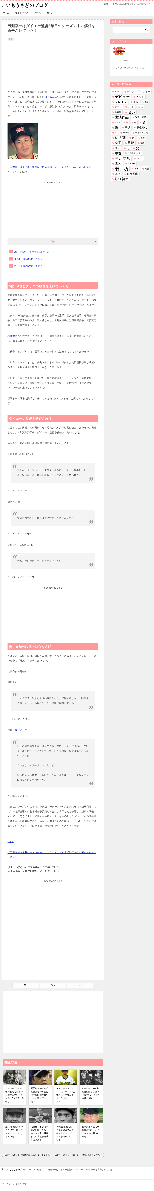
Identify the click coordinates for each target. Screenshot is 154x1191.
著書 (136, 168)
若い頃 (121, 168)
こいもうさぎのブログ (25, 5)
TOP (18, 1169)
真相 (118, 163)
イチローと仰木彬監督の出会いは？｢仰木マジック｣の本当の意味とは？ (90, 1093)
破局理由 (131, 163)
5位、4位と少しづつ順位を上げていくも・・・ (37, 252)
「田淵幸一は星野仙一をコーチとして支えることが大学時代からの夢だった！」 (52, 852)
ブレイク (121, 102)
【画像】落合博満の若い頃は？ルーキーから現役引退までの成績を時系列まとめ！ (39, 1133)
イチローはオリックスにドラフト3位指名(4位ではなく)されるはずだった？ (65, 1095)
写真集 (118, 112)
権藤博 (11, 336)
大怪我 (117, 122)
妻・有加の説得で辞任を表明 (28, 266)
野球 (10, 39)
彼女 (143, 138)
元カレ (131, 107)
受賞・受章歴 (142, 117)
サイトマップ (21, 13)
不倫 (135, 102)
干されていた (141, 132)
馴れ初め (121, 179)
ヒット (140, 96)
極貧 (142, 143)
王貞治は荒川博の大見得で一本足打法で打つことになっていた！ (14, 1132)
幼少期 (120, 138)
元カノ (118, 107)
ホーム (6, 13)
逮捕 (147, 169)
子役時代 (142, 127)
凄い (131, 112)
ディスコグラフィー (138, 91)
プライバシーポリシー (44, 13)
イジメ (118, 91)
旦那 (131, 143)
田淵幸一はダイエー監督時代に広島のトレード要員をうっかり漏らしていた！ (29, 1155)
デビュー (122, 97)
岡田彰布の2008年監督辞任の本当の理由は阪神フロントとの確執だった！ (40, 1095)
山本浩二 (49, 97)
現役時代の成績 (134, 153)
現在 (118, 153)
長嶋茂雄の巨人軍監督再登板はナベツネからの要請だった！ (90, 1132)
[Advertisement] (53, 64)
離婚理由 (132, 173)
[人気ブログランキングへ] (120, 53)
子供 (127, 127)
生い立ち (122, 158)
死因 (117, 148)
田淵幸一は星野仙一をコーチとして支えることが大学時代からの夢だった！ (79, 1155)
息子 (118, 143)
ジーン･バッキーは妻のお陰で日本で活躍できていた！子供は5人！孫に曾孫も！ (14, 1095)
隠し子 (117, 174)
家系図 (126, 133)
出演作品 (122, 117)
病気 (140, 158)
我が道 (18, 730)
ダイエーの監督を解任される (28, 259)
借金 (146, 102)
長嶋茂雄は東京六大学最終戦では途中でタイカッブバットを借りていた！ (65, 1133)
